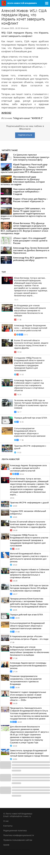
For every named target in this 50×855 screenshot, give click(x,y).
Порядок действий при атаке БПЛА (30, 418)
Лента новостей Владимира (16, 849)
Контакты (7, 825)
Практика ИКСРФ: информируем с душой (29, 502)
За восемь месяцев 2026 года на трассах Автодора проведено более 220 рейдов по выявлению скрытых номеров (29, 588)
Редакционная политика (15, 830)
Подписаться (25, 135)
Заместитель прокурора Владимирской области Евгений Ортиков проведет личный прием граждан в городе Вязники (29, 753)
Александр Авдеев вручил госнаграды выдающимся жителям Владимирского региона (28, 665)
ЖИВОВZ (6, 112)
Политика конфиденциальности (18, 835)
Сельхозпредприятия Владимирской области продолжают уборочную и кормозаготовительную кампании (27, 626)
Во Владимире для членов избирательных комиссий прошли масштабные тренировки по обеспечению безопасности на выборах (30, 310)
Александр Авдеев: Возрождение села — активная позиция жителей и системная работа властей (30, 328)
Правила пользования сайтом (17, 840)
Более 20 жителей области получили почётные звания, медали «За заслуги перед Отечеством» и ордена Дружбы (28, 524)
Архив (6, 844)
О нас (6, 821)
